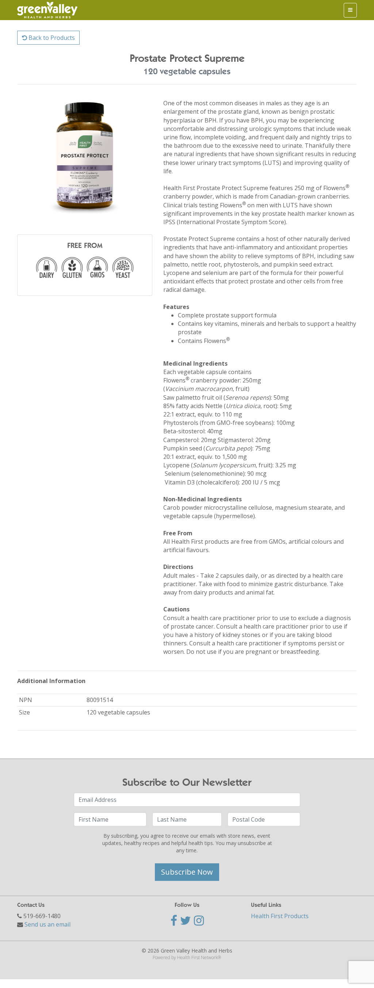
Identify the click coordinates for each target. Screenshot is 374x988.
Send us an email (47, 924)
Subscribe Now (187, 872)
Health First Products (280, 916)
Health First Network (197, 957)
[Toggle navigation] (350, 10)
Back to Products (51, 38)
